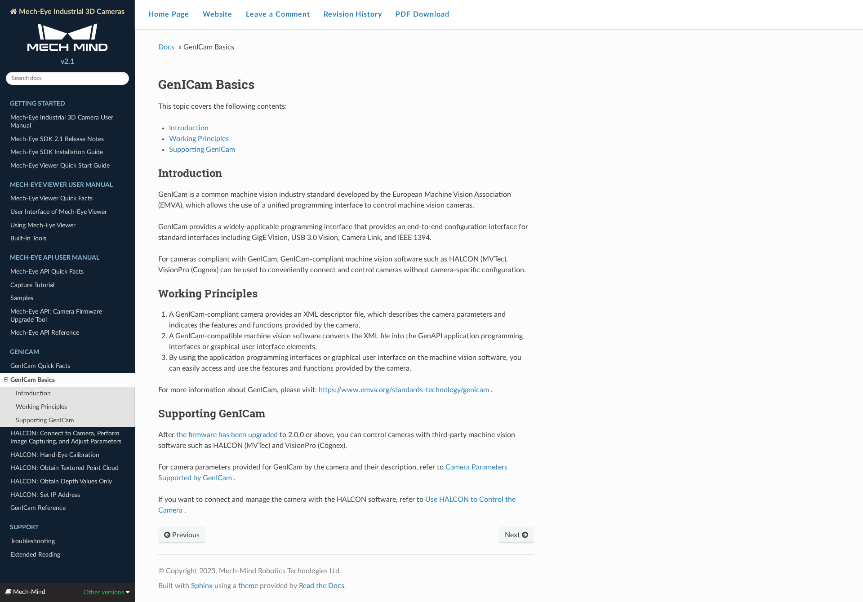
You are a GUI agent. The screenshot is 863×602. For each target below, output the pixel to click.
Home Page (168, 14)
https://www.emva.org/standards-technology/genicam (404, 390)
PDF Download (422, 14)
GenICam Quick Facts (40, 366)
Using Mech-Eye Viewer (43, 225)
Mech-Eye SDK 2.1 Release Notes (57, 139)
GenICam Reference (38, 508)
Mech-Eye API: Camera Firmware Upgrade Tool (56, 315)
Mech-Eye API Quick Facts (47, 271)
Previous (185, 535)
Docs (166, 47)
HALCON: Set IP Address (45, 494)
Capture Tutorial (32, 285)
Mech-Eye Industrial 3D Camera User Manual (61, 121)
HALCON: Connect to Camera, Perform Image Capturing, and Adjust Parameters (65, 437)
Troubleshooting (32, 541)
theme (248, 585)
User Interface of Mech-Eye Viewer (58, 211)
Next (513, 535)
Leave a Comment (278, 14)
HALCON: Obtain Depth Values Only (61, 481)
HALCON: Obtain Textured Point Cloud (64, 468)
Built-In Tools (28, 238)
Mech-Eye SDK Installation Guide (56, 152)
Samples (21, 298)
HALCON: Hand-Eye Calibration (54, 455)
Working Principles (41, 406)
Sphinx (202, 585)
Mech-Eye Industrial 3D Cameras (71, 11)
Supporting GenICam (45, 420)
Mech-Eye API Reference (44, 332)
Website (218, 14)
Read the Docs (321, 585)
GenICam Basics (32, 379)
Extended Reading (35, 554)
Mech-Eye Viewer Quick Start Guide (60, 165)
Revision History (353, 14)
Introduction (33, 393)
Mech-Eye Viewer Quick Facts (51, 198)
